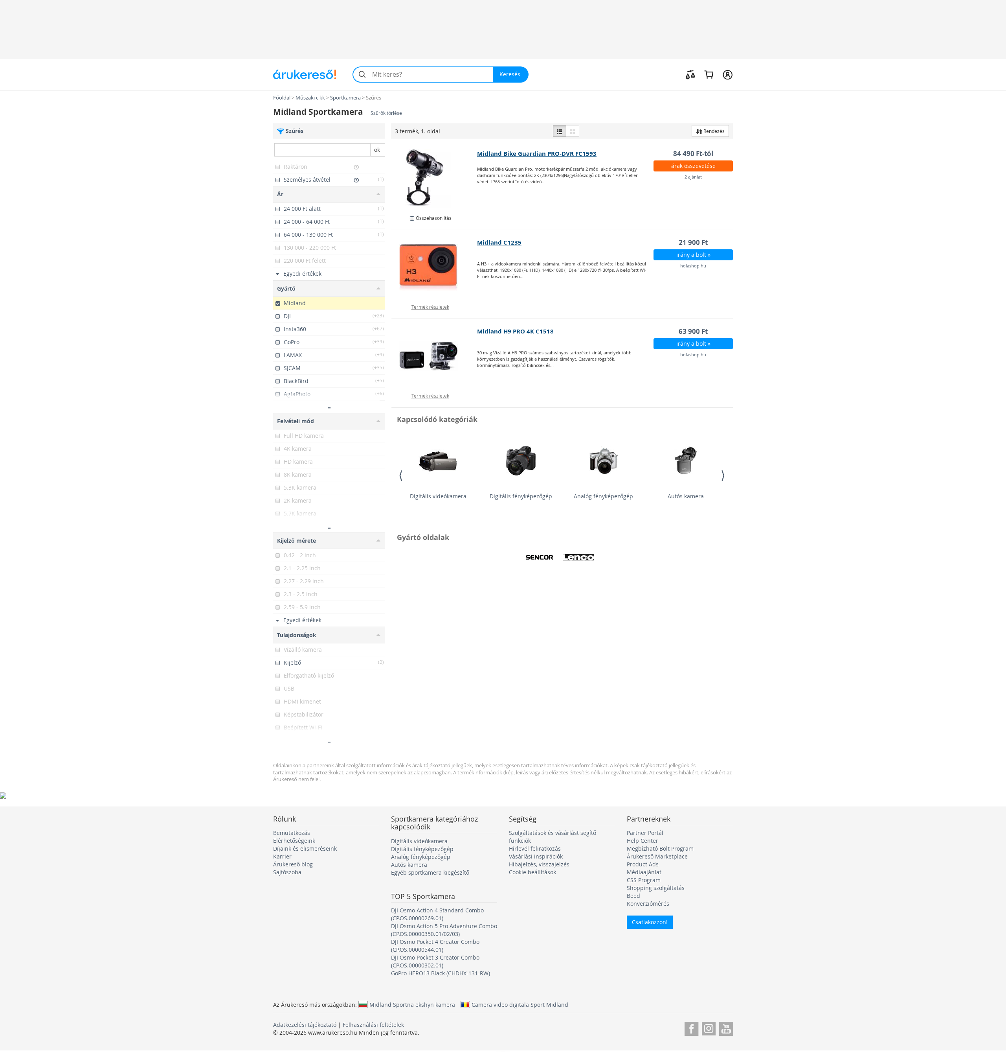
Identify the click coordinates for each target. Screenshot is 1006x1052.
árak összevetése (693, 165)
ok (377, 149)
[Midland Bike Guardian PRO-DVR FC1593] (434, 178)
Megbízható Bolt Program (660, 848)
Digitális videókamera (438, 496)
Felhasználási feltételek (373, 1024)
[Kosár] (709, 74)
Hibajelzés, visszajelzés (539, 864)
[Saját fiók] (727, 74)
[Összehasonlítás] (690, 74)
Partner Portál (645, 832)
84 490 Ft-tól (693, 153)
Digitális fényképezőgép (521, 496)
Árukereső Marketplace (657, 856)
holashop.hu (693, 266)
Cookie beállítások (532, 872)
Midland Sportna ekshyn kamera (412, 1004)
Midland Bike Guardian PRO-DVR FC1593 (537, 153)
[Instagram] (709, 1027)
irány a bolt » (693, 254)
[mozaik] (572, 131)
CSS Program (644, 880)
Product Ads (643, 864)
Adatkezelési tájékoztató (304, 1024)
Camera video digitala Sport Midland (520, 1004)
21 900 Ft (693, 242)
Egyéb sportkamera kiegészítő (430, 872)
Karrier (282, 856)
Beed (633, 895)
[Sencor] (539, 557)
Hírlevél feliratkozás (535, 848)
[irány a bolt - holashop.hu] (434, 267)
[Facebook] (691, 1027)
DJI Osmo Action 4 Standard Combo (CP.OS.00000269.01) (437, 914)
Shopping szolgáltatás (656, 888)
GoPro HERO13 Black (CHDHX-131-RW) (440, 973)
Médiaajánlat (644, 872)
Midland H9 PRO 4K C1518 (515, 331)
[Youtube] (726, 1027)
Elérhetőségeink (294, 840)
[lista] (559, 131)
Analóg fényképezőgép (603, 496)
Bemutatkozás (291, 832)
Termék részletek (430, 307)
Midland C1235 (499, 242)
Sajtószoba (287, 872)
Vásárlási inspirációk (536, 856)
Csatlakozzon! (650, 922)
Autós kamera (686, 496)
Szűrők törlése (386, 113)
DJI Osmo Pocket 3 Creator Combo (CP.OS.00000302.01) (435, 961)
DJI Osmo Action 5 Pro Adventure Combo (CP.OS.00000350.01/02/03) (444, 930)
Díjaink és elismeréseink (305, 848)
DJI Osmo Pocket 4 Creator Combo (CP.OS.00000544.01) (435, 945)
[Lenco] (578, 557)
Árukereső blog (293, 864)
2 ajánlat (693, 177)
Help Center (642, 840)
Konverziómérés (648, 903)
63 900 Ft (693, 331)
